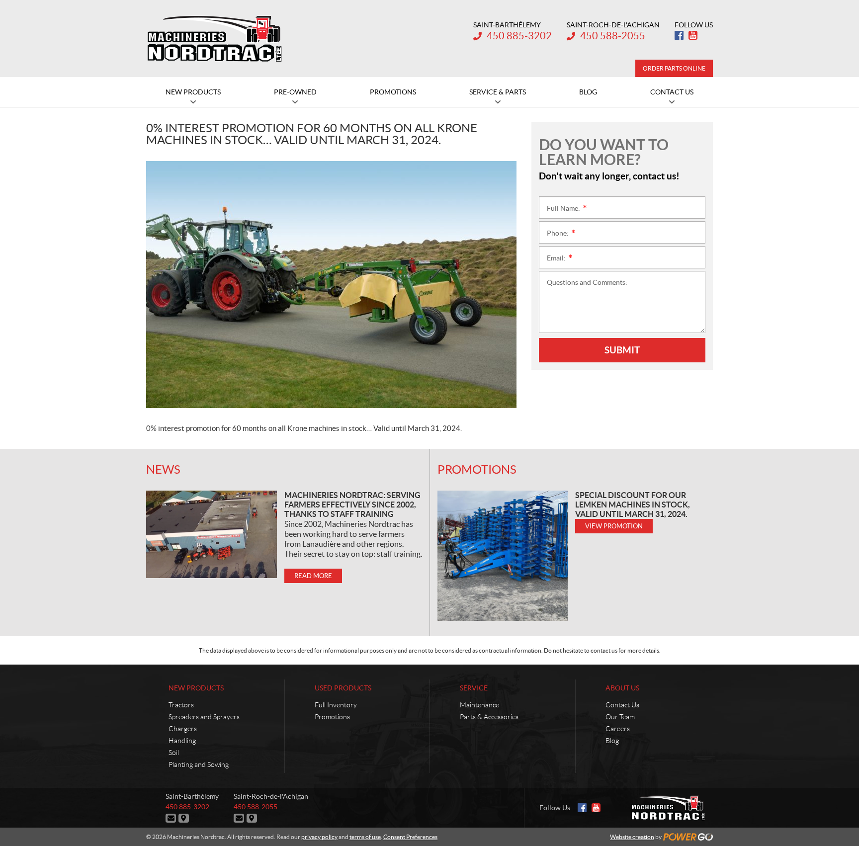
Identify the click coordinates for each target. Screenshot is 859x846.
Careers (617, 729)
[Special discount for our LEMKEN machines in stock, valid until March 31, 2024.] (502, 556)
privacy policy (319, 837)
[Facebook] (679, 35)
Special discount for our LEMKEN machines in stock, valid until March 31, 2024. (632, 504)
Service (474, 688)
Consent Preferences (410, 837)
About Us (622, 688)
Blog (612, 741)
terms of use (365, 837)
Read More (313, 576)
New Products (196, 688)
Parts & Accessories (489, 717)
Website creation (632, 837)
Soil (174, 753)
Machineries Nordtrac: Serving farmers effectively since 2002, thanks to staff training (352, 504)
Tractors (181, 705)
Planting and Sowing (199, 764)
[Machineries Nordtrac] (214, 39)
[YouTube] (692, 35)
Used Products (343, 688)
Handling (182, 741)
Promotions (476, 469)
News (163, 469)
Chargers (183, 729)
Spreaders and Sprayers (204, 717)
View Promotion (614, 526)
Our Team (620, 717)
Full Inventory (336, 705)
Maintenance (479, 705)
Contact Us (622, 705)
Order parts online (674, 68)
